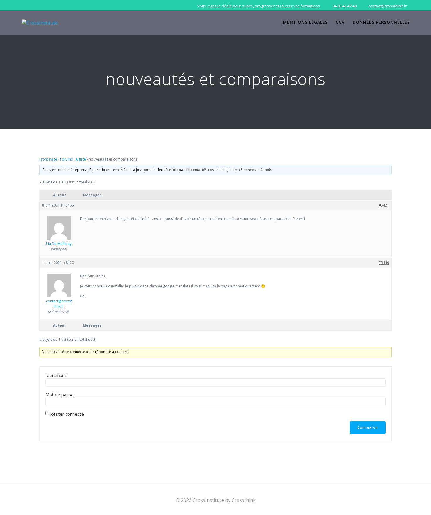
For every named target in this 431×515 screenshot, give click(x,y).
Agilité (81, 159)
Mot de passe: (59, 394)
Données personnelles (381, 22)
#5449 (384, 262)
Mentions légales (305, 22)
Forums (66, 159)
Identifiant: (56, 375)
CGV (340, 22)
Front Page (48, 159)
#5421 (384, 205)
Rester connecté (67, 414)
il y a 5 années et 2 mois (252, 169)
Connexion (367, 427)
